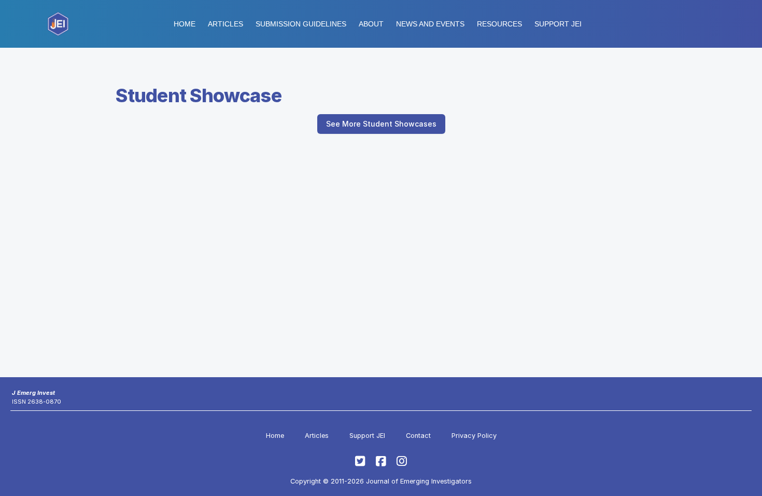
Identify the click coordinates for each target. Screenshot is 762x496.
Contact (418, 435)
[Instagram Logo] (402, 461)
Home (184, 24)
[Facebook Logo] (381, 461)
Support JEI (367, 435)
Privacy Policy (474, 435)
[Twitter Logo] (360, 461)
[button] (301, 24)
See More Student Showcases (381, 123)
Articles (225, 24)
